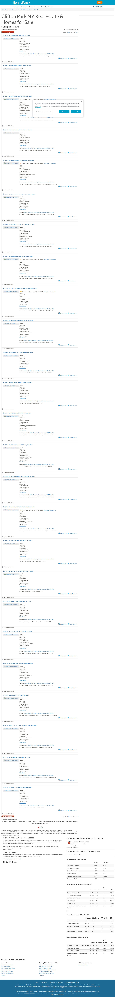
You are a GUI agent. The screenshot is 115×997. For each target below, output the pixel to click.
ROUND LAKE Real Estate (7, 973)
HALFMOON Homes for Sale (46, 966)
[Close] (81, 101)
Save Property (73, 58)
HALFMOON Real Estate (7, 965)
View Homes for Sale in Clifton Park (12, 859)
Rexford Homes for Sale (45, 968)
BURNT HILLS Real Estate (7, 971)
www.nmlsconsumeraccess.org (87, 991)
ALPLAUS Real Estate (6, 970)
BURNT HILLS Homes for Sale (46, 973)
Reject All (64, 111)
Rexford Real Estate (5, 966)
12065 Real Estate (82, 965)
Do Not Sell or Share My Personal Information (43, 112)
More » (68, 911)
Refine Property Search (8, 32)
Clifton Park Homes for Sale (46, 965)
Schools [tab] (70, 854)
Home (37, 982)
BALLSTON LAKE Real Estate (8, 968)
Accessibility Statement (70, 982)
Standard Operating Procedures (11, 835)
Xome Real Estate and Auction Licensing (23, 984)
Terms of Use (52, 982)
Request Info (63, 58)
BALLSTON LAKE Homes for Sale (47, 970)
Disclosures (60, 982)
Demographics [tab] (77, 854)
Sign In (99, 2)
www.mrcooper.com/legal (29, 993)
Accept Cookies (76, 111)
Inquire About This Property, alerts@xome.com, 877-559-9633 (39, 53)
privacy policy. (38, 107)
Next (77, 32)
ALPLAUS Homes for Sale (45, 971)
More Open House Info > (50, 99)
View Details (22, 51)
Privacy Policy (44, 982)
